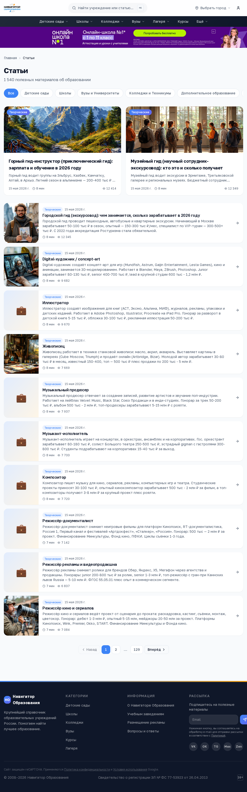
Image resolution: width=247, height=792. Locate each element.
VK (193, 746)
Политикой (218, 735)
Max (227, 746)
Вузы (136, 21)
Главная (10, 58)
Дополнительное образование (208, 93)
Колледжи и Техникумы (150, 93)
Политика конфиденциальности (87, 769)
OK (204, 746)
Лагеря (159, 21)
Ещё (200, 21)
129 (137, 649)
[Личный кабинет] (238, 8)
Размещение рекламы (146, 722)
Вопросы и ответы (143, 731)
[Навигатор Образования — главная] (12, 8)
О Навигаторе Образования (150, 705)
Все (11, 93)
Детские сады (51, 21)
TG (216, 746)
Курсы (183, 21)
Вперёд (154, 649)
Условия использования (130, 769)
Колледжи (110, 21)
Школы (82, 21)
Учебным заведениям (145, 714)
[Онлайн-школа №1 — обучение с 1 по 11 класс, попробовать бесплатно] (123, 37)
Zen (239, 746)
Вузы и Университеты (100, 93)
